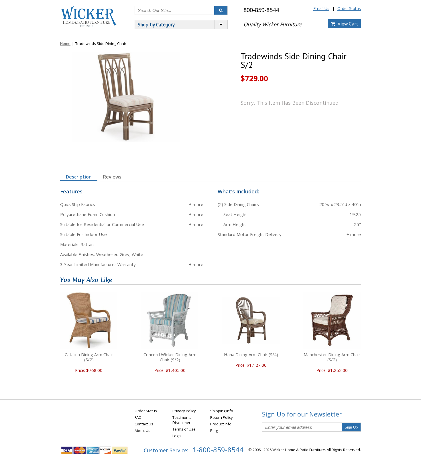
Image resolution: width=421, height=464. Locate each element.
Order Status (349, 8)
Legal (177, 435)
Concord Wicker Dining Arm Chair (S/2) (169, 357)
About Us (142, 430)
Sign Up (351, 427)
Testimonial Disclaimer (182, 420)
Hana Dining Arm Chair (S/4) (251, 354)
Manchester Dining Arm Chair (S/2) (332, 357)
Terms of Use (184, 429)
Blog (214, 430)
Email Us (321, 8)
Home (65, 43)
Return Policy (221, 417)
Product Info (220, 424)
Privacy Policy (184, 410)
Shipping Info (221, 410)
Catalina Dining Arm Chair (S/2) (89, 357)
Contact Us (144, 424)
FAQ (138, 417)
